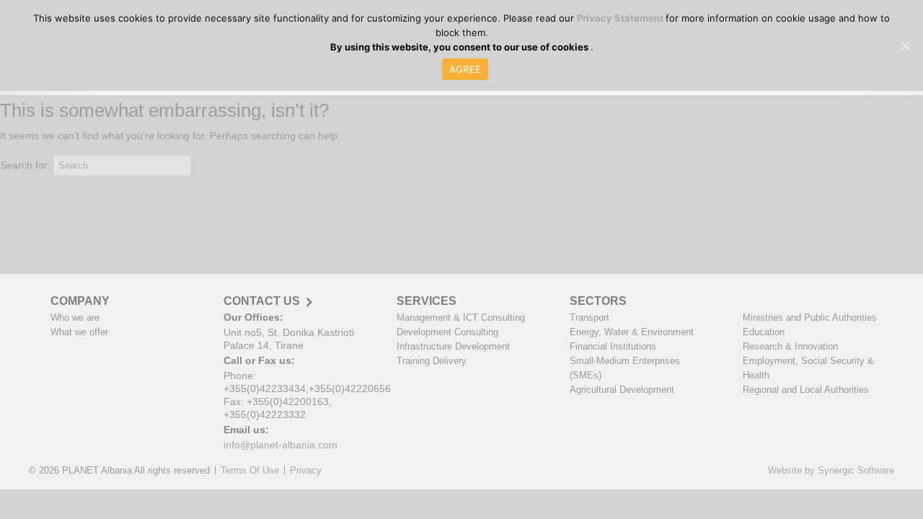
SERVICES (426, 301)
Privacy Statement (621, 18)
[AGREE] (905, 45)
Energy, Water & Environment (632, 332)
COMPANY (80, 301)
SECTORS (598, 301)
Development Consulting (447, 332)
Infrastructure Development (453, 346)
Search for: (25, 165)
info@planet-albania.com (280, 445)
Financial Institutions (613, 346)
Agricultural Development (622, 389)
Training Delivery (432, 360)
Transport (589, 317)
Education (764, 332)
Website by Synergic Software (831, 470)
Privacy (306, 470)
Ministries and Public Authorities (810, 317)
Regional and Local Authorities (806, 389)
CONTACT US (262, 301)
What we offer (79, 332)
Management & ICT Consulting (461, 317)
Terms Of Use (250, 470)
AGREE (465, 69)
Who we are (75, 317)
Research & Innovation (790, 346)
